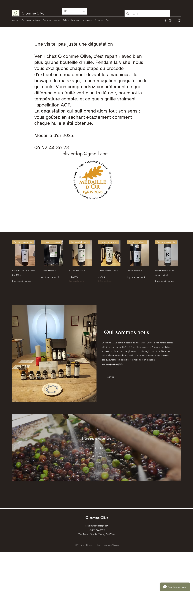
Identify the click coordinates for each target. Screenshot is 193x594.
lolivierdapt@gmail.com (85, 154)
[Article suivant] (185, 253)
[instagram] (170, 20)
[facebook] (165, 20)
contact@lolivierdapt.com (97, 525)
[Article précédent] (8, 253)
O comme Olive (96, 517)
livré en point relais (76, 281)
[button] (179, 20)
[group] (96, 263)
